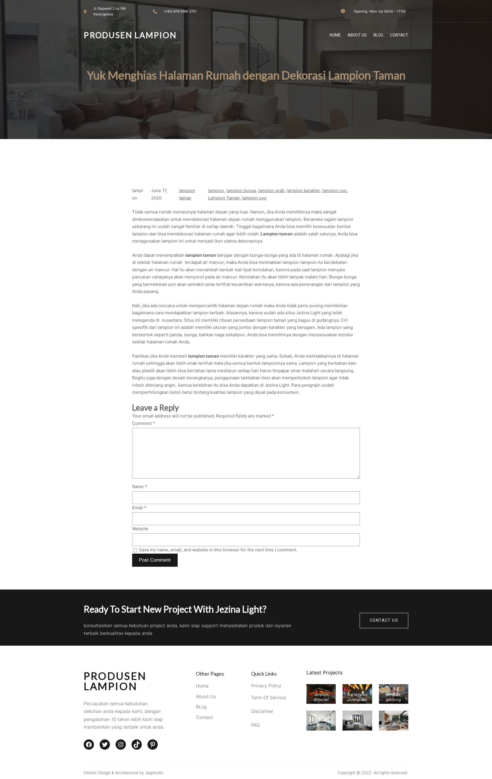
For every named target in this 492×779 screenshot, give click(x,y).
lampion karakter (303, 190)
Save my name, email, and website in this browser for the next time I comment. (218, 549)
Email (139, 507)
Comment (143, 423)
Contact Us (384, 620)
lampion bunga (241, 190)
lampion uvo (254, 198)
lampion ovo (334, 190)
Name (139, 486)
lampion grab (271, 190)
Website (140, 528)
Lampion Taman (224, 198)
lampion (216, 190)
